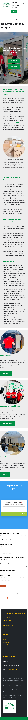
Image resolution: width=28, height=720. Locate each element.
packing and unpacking (17, 114)
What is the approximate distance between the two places (14, 557)
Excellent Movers (7, 620)
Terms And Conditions (8, 644)
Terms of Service (17, 593)
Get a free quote (7, 423)
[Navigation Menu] (25, 4)
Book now (6, 373)
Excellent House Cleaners (9, 625)
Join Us (4, 639)
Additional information (5, 575)
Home (2, 19)
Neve (8, 718)
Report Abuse (10, 593)
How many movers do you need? (9, 563)
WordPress (18, 718)
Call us (5, 474)
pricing (17, 122)
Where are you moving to (7, 551)
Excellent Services (7, 617)
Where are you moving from (8, 544)
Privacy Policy (6, 642)
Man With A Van (6, 623)
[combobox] (14, 560)
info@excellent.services (11, 669)
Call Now (14, 11)
